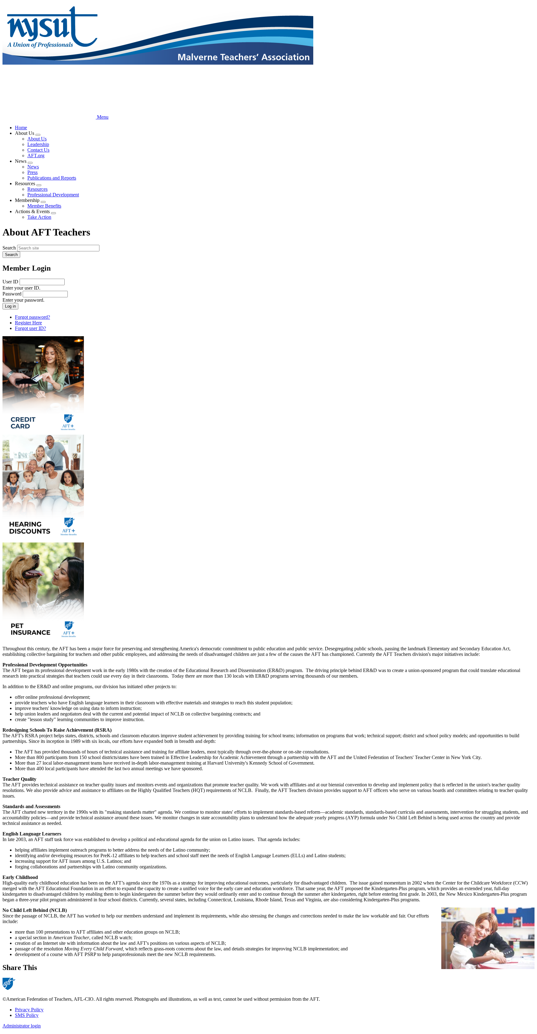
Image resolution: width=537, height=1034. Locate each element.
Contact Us (38, 150)
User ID (10, 281)
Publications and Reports (51, 178)
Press (32, 172)
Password (11, 293)
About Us (37, 138)
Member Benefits (44, 205)
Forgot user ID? (30, 328)
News (33, 166)
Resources (37, 189)
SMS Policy (27, 1015)
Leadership (38, 144)
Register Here (28, 322)
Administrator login (21, 1025)
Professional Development (53, 194)
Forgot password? (32, 317)
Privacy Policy (29, 1009)
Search (9, 247)
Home (21, 127)
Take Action (39, 217)
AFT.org (35, 155)
